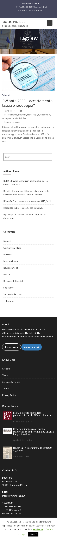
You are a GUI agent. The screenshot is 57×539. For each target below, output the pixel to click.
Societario (8, 287)
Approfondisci (31, 346)
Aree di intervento (11, 381)
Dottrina (7, 254)
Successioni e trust (12, 294)
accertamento (10, 114)
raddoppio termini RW (12, 118)
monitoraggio (33, 114)
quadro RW (45, 114)
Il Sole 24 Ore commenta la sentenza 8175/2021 (27, 201)
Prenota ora (11, 346)
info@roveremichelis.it (13, 495)
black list (22, 114)
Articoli (6, 368)
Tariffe (5, 388)
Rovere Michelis (13, 22)
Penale (6, 274)
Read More (38, 529)
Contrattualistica (12, 247)
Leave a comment (12, 122)
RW (24, 118)
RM (20, 111)
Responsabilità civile (13, 281)
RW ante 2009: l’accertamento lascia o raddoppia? (27, 103)
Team (5, 375)
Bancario (7, 241)
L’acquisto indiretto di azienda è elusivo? (23, 207)
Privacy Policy (9, 395)
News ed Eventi (10, 267)
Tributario (6, 95)
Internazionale (10, 261)
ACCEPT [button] (33, 534)
